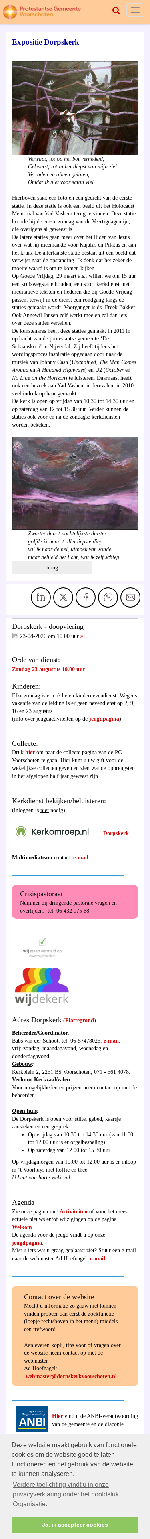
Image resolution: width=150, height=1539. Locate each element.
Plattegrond (79, 1020)
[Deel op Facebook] (86, 597)
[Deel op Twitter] (63, 597)
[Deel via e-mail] (130, 597)
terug (52, 568)
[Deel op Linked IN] (41, 597)
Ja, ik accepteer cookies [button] (75, 1524)
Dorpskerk (116, 833)
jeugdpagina (104, 719)
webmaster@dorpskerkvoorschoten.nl (71, 1376)
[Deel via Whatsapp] (108, 597)
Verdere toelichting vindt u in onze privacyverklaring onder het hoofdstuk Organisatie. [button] (66, 1494)
